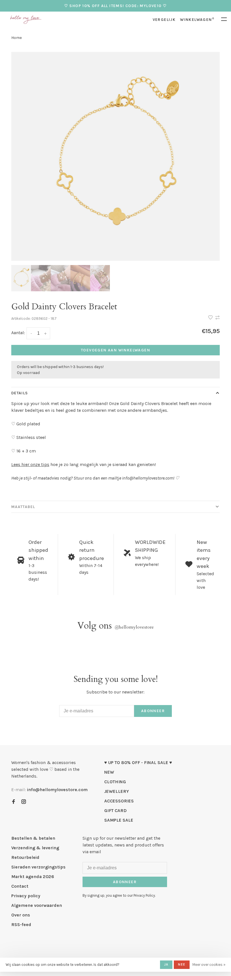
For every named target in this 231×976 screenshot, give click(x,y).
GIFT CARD (115, 810)
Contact (19, 886)
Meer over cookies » (208, 964)
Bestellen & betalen (33, 838)
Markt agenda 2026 (32, 876)
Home (16, 37)
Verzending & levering (35, 847)
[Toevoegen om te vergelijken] (217, 318)
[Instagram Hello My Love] (23, 802)
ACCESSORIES (119, 801)
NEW (109, 772)
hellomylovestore (134, 627)
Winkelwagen (197, 19)
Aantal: (18, 332)
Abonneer (153, 710)
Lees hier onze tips (30, 464)
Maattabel (23, 506)
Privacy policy (25, 895)
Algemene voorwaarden (36, 905)
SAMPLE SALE (118, 820)
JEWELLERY (116, 791)
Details (19, 393)
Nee (181, 964)
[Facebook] (13, 802)
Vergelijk (164, 19)
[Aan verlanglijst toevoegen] (211, 318)
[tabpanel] (115, 156)
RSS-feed (21, 924)
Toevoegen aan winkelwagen (115, 350)
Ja (166, 964)
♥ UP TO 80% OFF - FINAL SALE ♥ (138, 762)
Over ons (20, 915)
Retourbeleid (25, 857)
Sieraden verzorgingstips (38, 867)
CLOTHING (115, 781)
